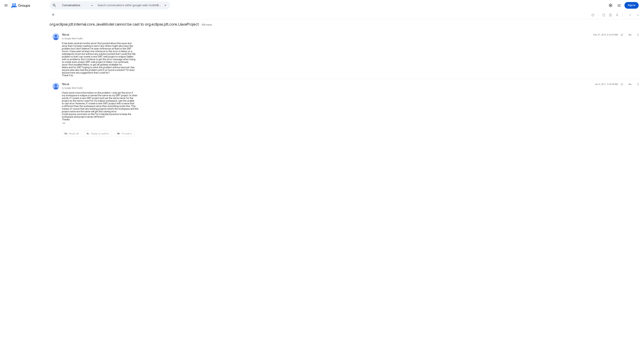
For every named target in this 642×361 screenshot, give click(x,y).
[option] (77, 5)
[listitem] (345, 54)
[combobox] (129, 5)
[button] (6, 5)
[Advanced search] (165, 5)
